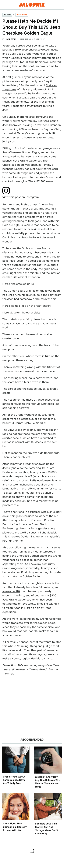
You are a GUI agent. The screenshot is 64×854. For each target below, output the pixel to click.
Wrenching (22, 15)
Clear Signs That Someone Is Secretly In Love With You (15, 827)
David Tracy (11, 39)
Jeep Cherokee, (12, 125)
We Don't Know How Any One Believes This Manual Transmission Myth (47, 781)
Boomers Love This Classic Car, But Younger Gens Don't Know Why (46, 828)
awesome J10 (11, 591)
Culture (7, 15)
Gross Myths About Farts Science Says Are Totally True (14, 780)
